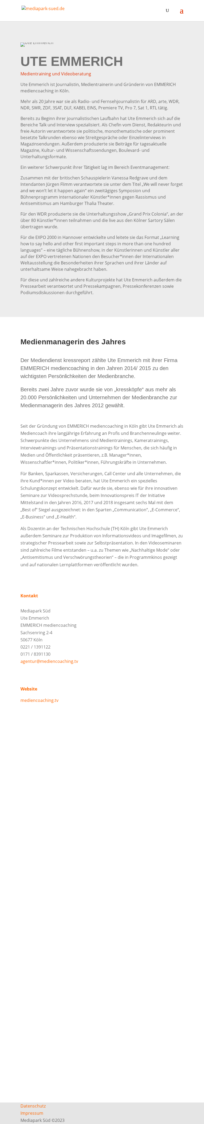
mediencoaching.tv (39, 700)
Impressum (31, 1113)
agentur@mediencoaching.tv (49, 661)
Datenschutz (33, 1106)
